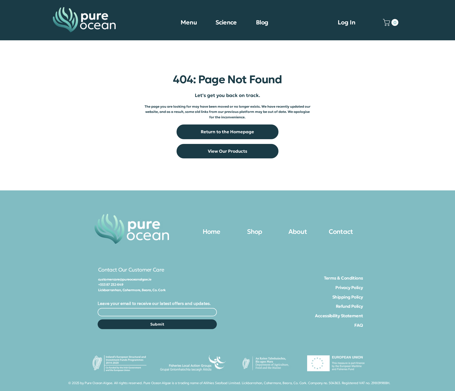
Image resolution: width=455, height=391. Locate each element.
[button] (391, 22)
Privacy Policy (349, 287)
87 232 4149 (114, 284)
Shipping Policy (347, 297)
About (297, 231)
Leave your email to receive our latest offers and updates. (154, 303)
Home (211, 231)
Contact (341, 231)
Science (226, 22)
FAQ (358, 325)
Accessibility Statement (339, 315)
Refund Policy (349, 306)
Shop (254, 231)
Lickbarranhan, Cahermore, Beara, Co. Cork (132, 290)
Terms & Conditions (343, 278)
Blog (262, 22)
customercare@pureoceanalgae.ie (124, 279)
